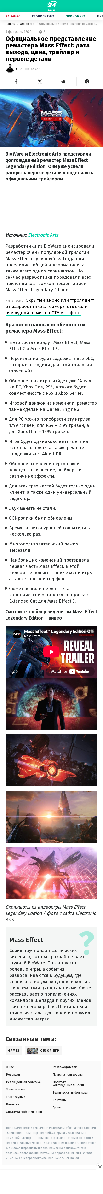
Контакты (59, 1100)
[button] (16, 81)
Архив (57, 1107)
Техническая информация (71, 1092)
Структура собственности (24, 1111)
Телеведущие (15, 1097)
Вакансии (12, 1104)
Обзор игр (27, 23)
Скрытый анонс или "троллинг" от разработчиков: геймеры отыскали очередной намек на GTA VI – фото (50, 306)
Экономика (76, 16)
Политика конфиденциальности (68, 1083)
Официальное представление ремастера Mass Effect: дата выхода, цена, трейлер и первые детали (68, 23)
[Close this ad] (99, 1166)
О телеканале (15, 1089)
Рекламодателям (65, 1067)
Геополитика (43, 16)
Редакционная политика (23, 1082)
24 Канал (13, 16)
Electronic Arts (43, 235)
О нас (10, 1067)
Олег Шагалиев (28, 69)
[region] (51, 1182)
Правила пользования (68, 1074)
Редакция (13, 1074)
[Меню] (9, 6)
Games (11, 23)
